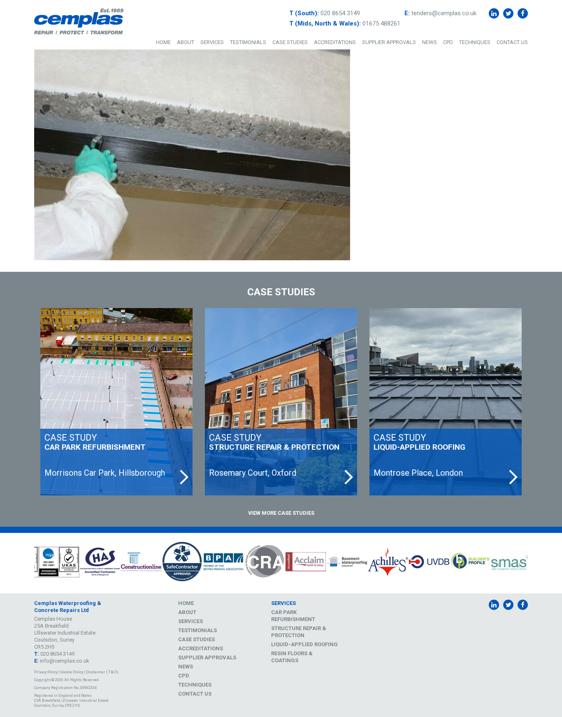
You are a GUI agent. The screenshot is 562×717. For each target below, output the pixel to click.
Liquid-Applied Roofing (304, 644)
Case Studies (290, 42)
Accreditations (335, 42)
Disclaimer (95, 672)
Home (163, 42)
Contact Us (512, 42)
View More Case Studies (281, 513)
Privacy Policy (46, 672)
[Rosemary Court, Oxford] (281, 401)
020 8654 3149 (340, 13)
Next (534, 563)
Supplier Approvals (389, 42)
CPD (448, 42)
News (429, 42)
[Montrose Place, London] (445, 401)
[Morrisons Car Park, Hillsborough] (116, 401)
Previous (28, 563)
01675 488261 (381, 23)
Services (212, 42)
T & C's (113, 672)
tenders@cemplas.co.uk (443, 13)
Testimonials (248, 42)
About (185, 42)
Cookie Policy (71, 672)
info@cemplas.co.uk (64, 661)
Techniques (474, 42)
